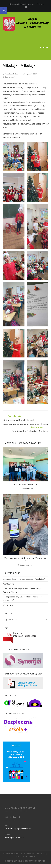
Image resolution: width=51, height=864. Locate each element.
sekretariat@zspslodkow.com (23, 4)
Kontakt (19, 856)
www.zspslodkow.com (14, 837)
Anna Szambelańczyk (13, 74)
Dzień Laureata (8, 584)
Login (41, 4)
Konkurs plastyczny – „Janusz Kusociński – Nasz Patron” (24, 579)
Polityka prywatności (12, 854)
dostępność (30, 856)
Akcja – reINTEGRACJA (25, 484)
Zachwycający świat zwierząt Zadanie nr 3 (25, 560)
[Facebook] (25, 7)
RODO (43, 854)
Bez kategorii (10, 77)
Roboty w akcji (8, 605)
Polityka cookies (31, 854)
